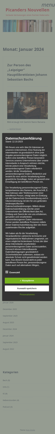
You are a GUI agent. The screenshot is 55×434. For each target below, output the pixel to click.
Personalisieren (27, 294)
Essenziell (14, 272)
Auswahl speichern (27, 288)
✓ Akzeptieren (27, 280)
